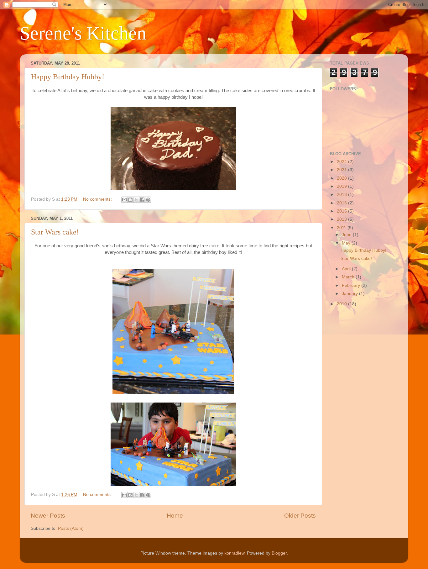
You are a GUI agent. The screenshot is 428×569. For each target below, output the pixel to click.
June (347, 234)
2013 (342, 219)
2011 (342, 227)
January (350, 293)
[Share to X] (136, 200)
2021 (342, 169)
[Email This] (124, 200)
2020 (342, 178)
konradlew (234, 553)
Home (175, 515)
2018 (342, 194)
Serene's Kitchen (83, 33)
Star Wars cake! (55, 232)
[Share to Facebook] (142, 200)
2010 (342, 304)
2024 (342, 161)
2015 (342, 211)
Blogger (279, 553)
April (347, 268)
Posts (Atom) (71, 528)
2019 (342, 186)
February (351, 285)
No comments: (98, 199)
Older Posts (300, 515)
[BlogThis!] (130, 200)
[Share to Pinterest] (148, 200)
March (349, 277)
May (347, 243)
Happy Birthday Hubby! (67, 77)
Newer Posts (48, 515)
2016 (342, 203)
